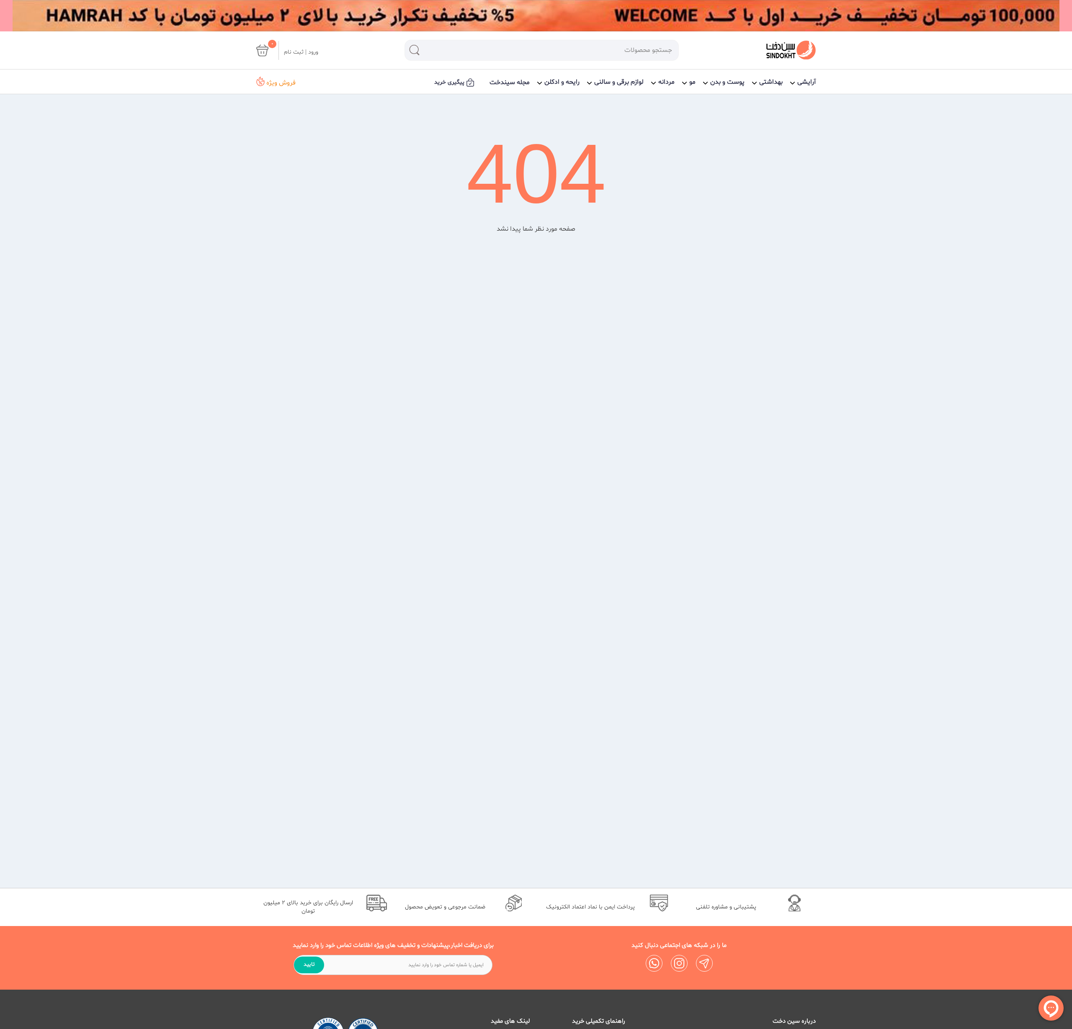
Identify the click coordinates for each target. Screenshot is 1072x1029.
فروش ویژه (280, 82)
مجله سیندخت (510, 82)
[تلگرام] (704, 963)
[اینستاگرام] (679, 963)
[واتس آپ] (654, 963)
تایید (309, 964)
